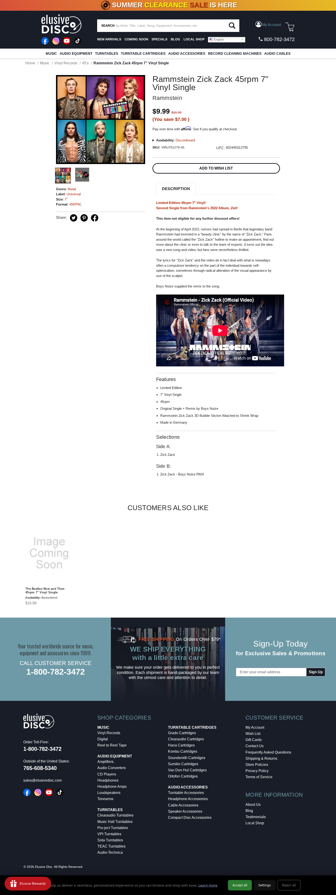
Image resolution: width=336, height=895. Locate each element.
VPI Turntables (109, 834)
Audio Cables (277, 53)
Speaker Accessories (185, 811)
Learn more (207, 885)
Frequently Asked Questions (268, 752)
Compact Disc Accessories (189, 817)
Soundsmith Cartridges (186, 758)
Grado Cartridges (182, 733)
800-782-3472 (279, 39)
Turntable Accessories (186, 793)
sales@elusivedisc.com (42, 780)
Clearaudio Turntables (115, 815)
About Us (253, 804)
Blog (249, 811)
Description (176, 188)
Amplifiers (105, 762)
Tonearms (105, 799)
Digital (102, 739)
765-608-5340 (40, 768)
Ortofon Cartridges (183, 776)
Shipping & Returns (261, 758)
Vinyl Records (108, 733)
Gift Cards (253, 740)
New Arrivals (109, 39)
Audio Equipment (76, 53)
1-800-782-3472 (55, 671)
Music (51, 53)
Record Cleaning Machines (234, 53)
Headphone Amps (112, 786)
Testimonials (255, 817)
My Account (254, 727)
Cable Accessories (183, 805)
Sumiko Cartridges (183, 764)
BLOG (175, 39)
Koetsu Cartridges (182, 751)
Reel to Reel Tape (112, 745)
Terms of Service (258, 777)
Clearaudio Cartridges (186, 739)
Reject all (289, 885)
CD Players (106, 774)
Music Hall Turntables (115, 822)
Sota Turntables (110, 840)
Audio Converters (111, 768)
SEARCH (108, 25)
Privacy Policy (257, 771)
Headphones (107, 780)
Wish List (252, 734)
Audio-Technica (110, 852)
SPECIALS (159, 39)
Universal (74, 194)
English (218, 39)
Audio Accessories (186, 53)
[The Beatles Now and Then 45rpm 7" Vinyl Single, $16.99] (49, 553)
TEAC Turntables (111, 846)
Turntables (106, 53)
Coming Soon (136, 39)
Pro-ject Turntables (112, 828)
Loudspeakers (108, 793)
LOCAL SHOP (194, 39)
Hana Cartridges (181, 745)
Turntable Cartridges (143, 53)
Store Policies (256, 765)
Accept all (239, 885)
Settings (264, 885)
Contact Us (254, 746)
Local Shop (254, 823)
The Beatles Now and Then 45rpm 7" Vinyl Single (44, 590)
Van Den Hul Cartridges (187, 770)
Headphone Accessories (188, 799)
